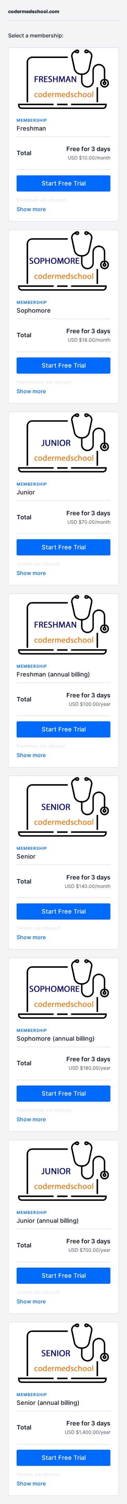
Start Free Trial (64, 183)
